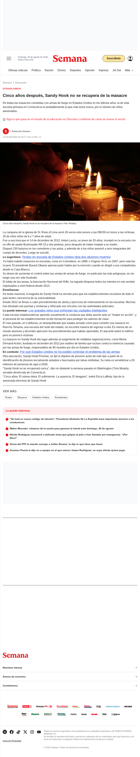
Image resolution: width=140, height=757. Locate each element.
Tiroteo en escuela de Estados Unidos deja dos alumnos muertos (66, 257)
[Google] (5, 732)
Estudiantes (61, 397)
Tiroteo (8, 397)
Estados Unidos (40, 397)
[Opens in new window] (12, 732)
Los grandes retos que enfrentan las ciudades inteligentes (68, 310)
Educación (20, 82)
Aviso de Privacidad (15, 741)
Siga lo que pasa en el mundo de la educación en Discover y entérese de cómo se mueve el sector (65, 119)
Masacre (22, 397)
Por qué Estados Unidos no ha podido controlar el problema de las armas (70, 352)
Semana (7, 82)
